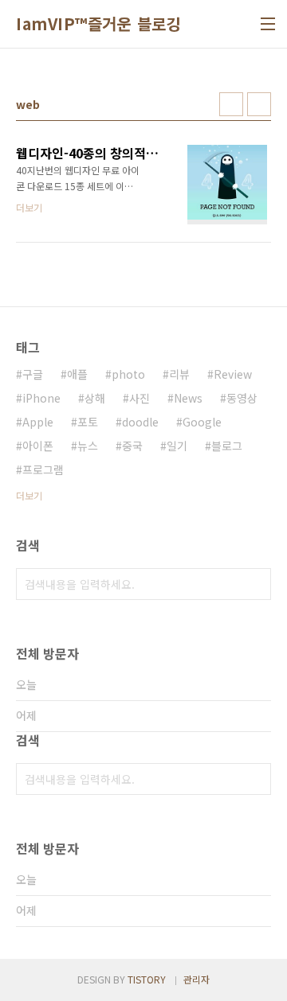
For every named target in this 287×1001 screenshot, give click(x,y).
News (188, 398)
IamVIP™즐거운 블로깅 (98, 24)
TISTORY (147, 979)
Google (202, 422)
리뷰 (179, 374)
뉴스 (87, 446)
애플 (77, 374)
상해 (95, 398)
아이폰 (37, 446)
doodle (140, 422)
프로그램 (43, 469)
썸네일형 (231, 104)
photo (128, 374)
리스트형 (259, 104)
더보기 (29, 495)
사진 (139, 398)
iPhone (41, 398)
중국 (132, 446)
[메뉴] (268, 24)
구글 (32, 374)
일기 (177, 446)
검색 (255, 584)
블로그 (226, 446)
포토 (87, 422)
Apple (37, 422)
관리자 (196, 979)
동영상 (242, 398)
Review (233, 374)
